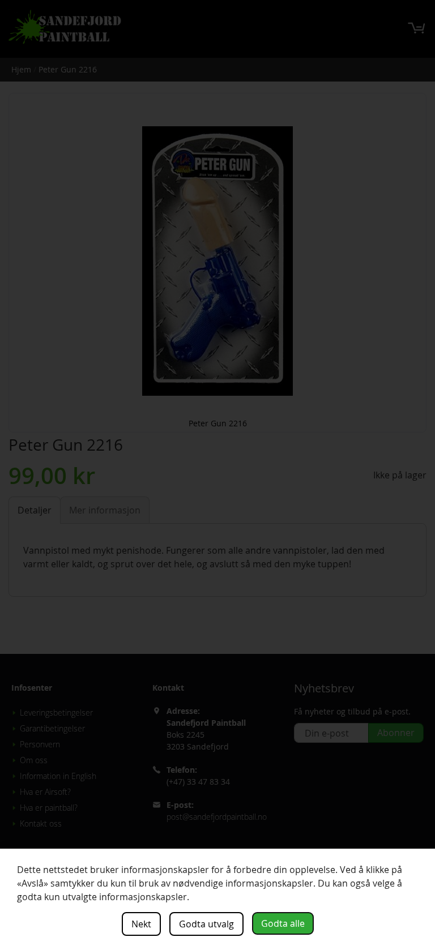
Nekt (141, 924)
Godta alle (283, 923)
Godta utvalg (206, 924)
